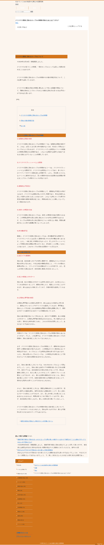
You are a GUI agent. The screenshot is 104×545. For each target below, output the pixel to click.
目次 (34, 8)
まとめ (23, 126)
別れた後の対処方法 (27, 120)
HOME (22, 8)
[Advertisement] (41, 39)
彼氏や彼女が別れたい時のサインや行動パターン (37, 421)
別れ (16, 23)
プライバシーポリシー (23, 536)
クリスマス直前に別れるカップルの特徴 (34, 115)
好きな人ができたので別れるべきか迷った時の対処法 (35, 450)
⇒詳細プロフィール (22, 532)
